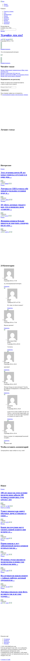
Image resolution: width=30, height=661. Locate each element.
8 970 (7, 522)
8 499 (7, 570)
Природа (6, 19)
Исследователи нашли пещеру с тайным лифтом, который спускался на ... (14, 578)
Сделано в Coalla (5, 659)
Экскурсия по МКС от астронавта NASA (17, 74)
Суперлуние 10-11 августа (12, 73)
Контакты (7, 642)
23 (1, 538)
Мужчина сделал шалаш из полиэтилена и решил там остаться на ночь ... (13, 562)
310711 (7, 232)
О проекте (7, 639)
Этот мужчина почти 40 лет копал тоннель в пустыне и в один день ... (14, 174)
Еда (5, 13)
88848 (6, 183)
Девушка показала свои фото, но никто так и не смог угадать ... (14, 594)
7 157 (7, 554)
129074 (7, 199)
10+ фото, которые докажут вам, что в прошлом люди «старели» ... (13, 207)
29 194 (7, 586)
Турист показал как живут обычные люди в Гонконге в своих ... (13, 513)
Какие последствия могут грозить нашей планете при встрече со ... (13, 529)
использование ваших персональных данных (15, 94)
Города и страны (8, 11)
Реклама (6, 643)
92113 (6, 216)
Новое (6, 4)
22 (1, 570)
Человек (6, 17)
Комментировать (5, 49)
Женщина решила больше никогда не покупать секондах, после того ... (15, 223)
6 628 (7, 538)
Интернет (7, 23)
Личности (7, 22)
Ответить (6, 286)
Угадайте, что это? (12, 35)
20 (1, 522)
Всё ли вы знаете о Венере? (13, 76)
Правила (6, 640)
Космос (6, 20)
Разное (6, 16)
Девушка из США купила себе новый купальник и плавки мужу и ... (14, 191)
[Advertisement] (15, 112)
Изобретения (7, 14)
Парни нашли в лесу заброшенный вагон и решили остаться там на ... (14, 545)
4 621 (7, 603)
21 (1, 506)
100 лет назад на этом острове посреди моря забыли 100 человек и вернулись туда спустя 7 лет (14, 496)
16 (1, 554)
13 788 (7, 506)
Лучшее (6, 5)
